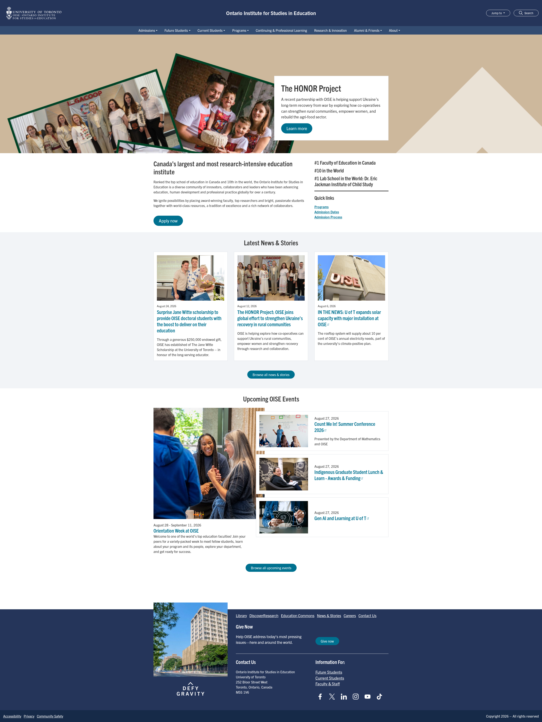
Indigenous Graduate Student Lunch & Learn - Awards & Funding (348, 475)
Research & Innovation (330, 30)
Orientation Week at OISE (176, 530)
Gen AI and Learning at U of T (340, 518)
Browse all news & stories (271, 374)
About (393, 30)
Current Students (210, 30)
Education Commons (297, 615)
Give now (327, 641)
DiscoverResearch (263, 615)
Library (241, 615)
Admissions (146, 30)
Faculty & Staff (327, 683)
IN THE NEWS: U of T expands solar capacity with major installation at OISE (349, 318)
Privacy (29, 716)
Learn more (296, 128)
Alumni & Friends (366, 30)
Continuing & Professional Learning (281, 30)
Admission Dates (326, 212)
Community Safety (50, 716)
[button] (526, 13)
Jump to (496, 13)
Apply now (168, 220)
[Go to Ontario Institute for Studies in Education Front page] (33, 13)
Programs (239, 30)
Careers (350, 615)
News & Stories (329, 615)
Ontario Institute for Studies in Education (271, 13)
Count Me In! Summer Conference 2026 (344, 427)
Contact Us (367, 615)
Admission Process (328, 217)
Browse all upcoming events (271, 568)
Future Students (176, 30)
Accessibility (12, 716)
